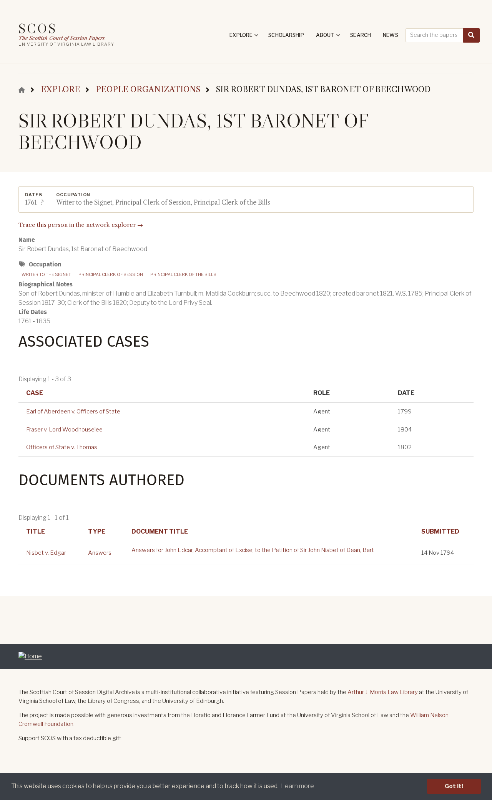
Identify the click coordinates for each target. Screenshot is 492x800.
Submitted (440, 531)
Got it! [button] (454, 786)
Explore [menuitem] (243, 37)
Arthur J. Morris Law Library (382, 692)
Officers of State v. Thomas (61, 447)
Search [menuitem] (360, 35)
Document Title (159, 531)
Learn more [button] (297, 786)
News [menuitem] (390, 35)
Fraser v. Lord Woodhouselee (64, 429)
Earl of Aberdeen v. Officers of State (73, 411)
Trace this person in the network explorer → (80, 224)
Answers (99, 552)
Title (35, 531)
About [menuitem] (328, 37)
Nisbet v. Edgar (46, 552)
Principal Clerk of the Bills (183, 274)
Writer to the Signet (46, 274)
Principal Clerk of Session (110, 274)
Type (96, 531)
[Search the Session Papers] (471, 35)
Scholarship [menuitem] (286, 35)
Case (34, 393)
